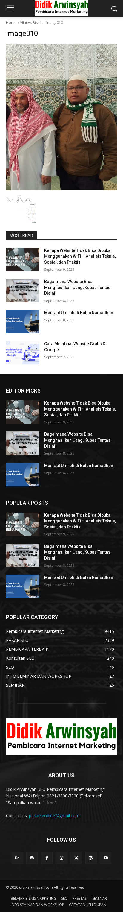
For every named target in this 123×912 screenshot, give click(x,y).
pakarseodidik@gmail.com (54, 815)
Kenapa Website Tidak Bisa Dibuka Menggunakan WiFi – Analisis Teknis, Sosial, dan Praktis (80, 256)
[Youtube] (105, 858)
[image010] (61, 117)
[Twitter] (76, 858)
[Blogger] (32, 858)
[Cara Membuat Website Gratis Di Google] (22, 352)
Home (11, 22)
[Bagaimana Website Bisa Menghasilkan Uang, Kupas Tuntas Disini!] (22, 290)
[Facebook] (47, 858)
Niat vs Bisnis (31, 22)
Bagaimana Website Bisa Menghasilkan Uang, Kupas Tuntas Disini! (77, 287)
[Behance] (17, 858)
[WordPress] (91, 858)
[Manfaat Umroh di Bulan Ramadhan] (22, 321)
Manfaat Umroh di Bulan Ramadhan (78, 312)
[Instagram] (61, 858)
